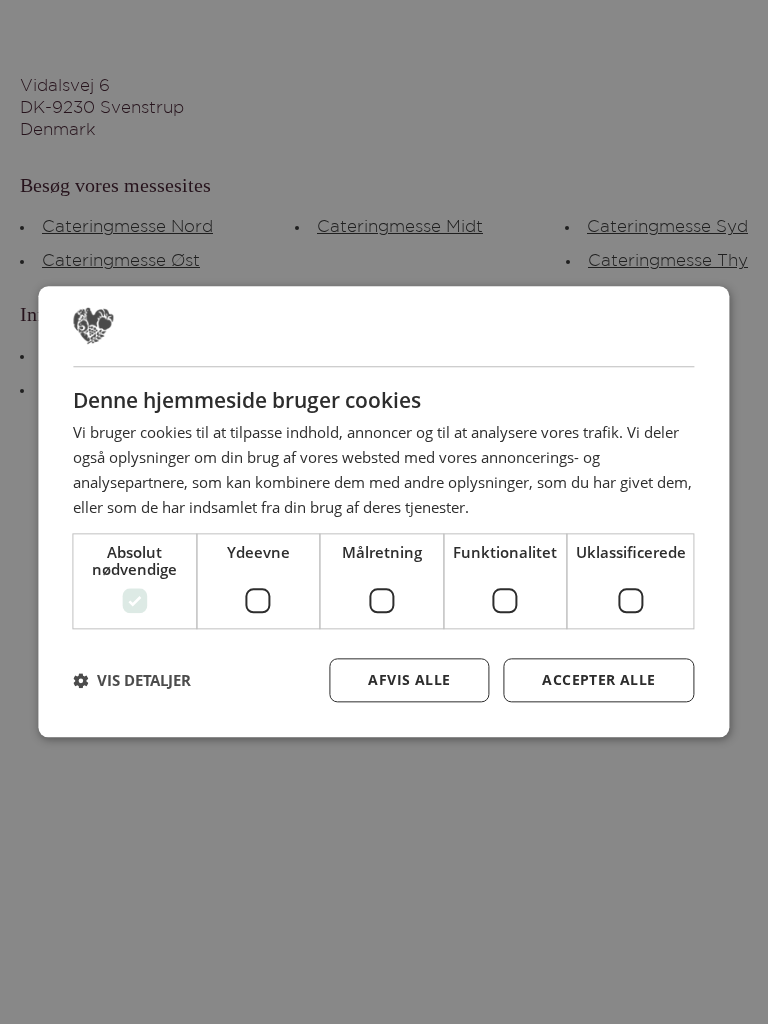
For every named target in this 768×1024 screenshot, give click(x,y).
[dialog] (383, 511)
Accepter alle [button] (598, 680)
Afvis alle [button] (409, 680)
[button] (132, 681)
